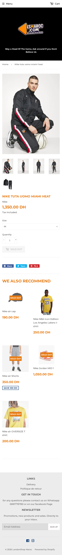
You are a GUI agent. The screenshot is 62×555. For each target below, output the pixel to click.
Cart (57, 3)
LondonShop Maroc (22, 549)
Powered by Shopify (45, 549)
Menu (9, 3)
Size (4, 220)
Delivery (31, 484)
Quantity (7, 234)
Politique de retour (31, 488)
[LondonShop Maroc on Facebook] (27, 541)
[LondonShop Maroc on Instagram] (32, 541)
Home (5, 64)
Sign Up (54, 527)
